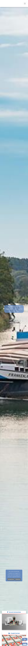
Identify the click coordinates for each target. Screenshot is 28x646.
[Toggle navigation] (25, 2)
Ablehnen (17, 579)
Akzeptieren (11, 579)
